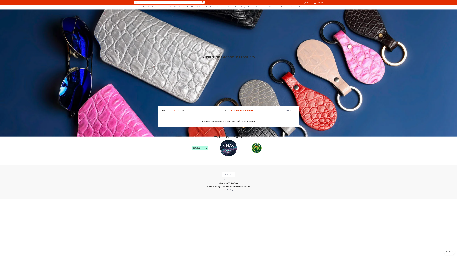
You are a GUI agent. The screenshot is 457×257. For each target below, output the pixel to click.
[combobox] (167, 2)
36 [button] (179, 110)
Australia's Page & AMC (144, 7)
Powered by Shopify (228, 190)
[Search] (203, 2)
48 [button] (183, 110)
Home (227, 110)
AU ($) (320, 2)
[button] (307, 2)
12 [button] (170, 110)
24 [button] (174, 110)
